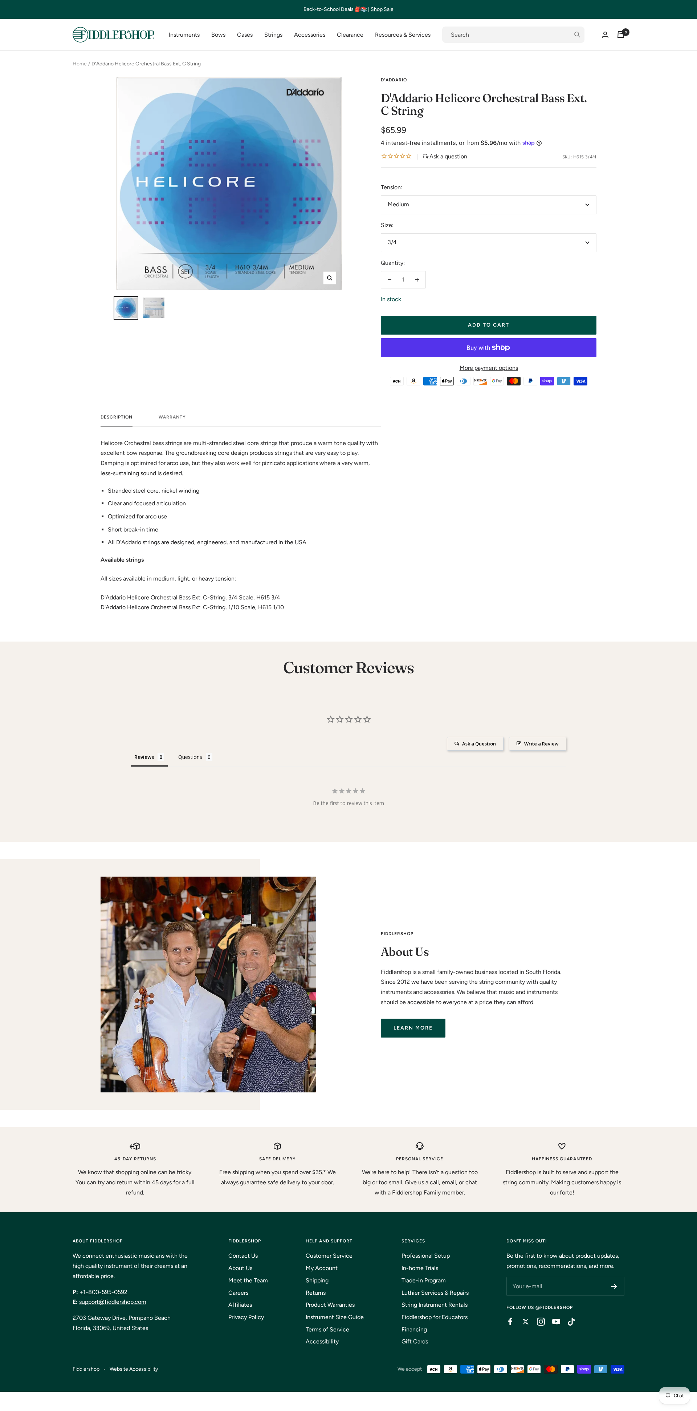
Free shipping (236, 1172)
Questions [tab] (190, 756)
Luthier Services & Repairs (435, 1292)
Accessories (309, 34)
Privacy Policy (246, 1317)
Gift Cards (415, 1341)
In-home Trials (420, 1268)
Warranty (172, 417)
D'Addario (394, 79)
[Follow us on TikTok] (567, 1322)
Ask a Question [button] (479, 743)
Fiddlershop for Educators (435, 1317)
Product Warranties (330, 1304)
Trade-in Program (424, 1280)
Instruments (184, 34)
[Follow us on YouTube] (552, 1322)
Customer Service (329, 1255)
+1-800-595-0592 (103, 1292)
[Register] (614, 1286)
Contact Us (243, 1255)
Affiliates (240, 1304)
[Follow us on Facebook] (506, 1322)
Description (117, 417)
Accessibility (322, 1341)
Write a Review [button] (541, 743)
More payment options (489, 367)
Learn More (413, 1028)
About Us (240, 1268)
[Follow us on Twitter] (522, 1322)
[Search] (513, 35)
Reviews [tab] (144, 756)
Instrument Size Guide (335, 1317)
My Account (322, 1268)
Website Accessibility (134, 1369)
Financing (414, 1329)
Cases (245, 34)
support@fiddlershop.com (112, 1301)
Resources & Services (403, 34)
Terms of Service (327, 1329)
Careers (238, 1292)
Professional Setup (426, 1255)
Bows (218, 34)
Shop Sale (382, 9)
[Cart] (620, 34)
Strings (273, 34)
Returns (316, 1292)
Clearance (350, 34)
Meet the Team (248, 1280)
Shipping (317, 1280)
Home (80, 64)
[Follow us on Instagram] (537, 1322)
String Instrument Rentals (435, 1304)
